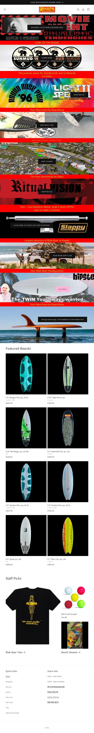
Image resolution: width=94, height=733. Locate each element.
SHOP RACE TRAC (47, 125)
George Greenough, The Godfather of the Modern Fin (62, 319)
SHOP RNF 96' (79, 95)
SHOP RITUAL (47, 192)
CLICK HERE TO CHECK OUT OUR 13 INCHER (31, 225)
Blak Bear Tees (14, 652)
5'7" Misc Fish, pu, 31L (56, 559)
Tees (7, 708)
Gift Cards (9, 702)
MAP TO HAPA (47, 161)
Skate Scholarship (12, 713)
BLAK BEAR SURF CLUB (62, 255)
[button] (4, 9)
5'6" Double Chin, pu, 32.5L (58, 505)
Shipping (9, 682)
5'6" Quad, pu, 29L (13, 559)
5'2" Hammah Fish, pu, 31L (58, 451)
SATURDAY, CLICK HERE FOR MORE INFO (47, 27)
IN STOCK (62, 289)
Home (8, 676)
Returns (9, 687)
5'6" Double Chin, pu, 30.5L (17, 505)
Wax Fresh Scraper (69, 614)
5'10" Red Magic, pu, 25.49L (17, 451)
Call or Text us (53, 697)
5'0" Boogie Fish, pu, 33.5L (17, 397)
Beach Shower (69, 652)
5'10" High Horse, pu (56, 397)
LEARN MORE (47, 58)
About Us (9, 697)
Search (8, 692)
